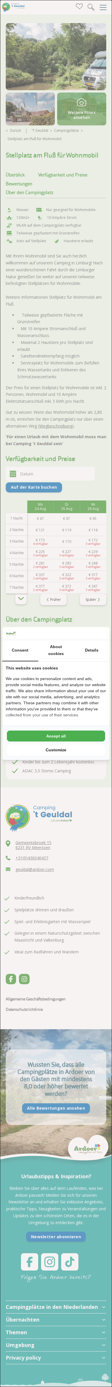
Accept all (56, 736)
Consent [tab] (20, 650)
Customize (56, 750)
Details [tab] (92, 650)
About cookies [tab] (56, 650)
